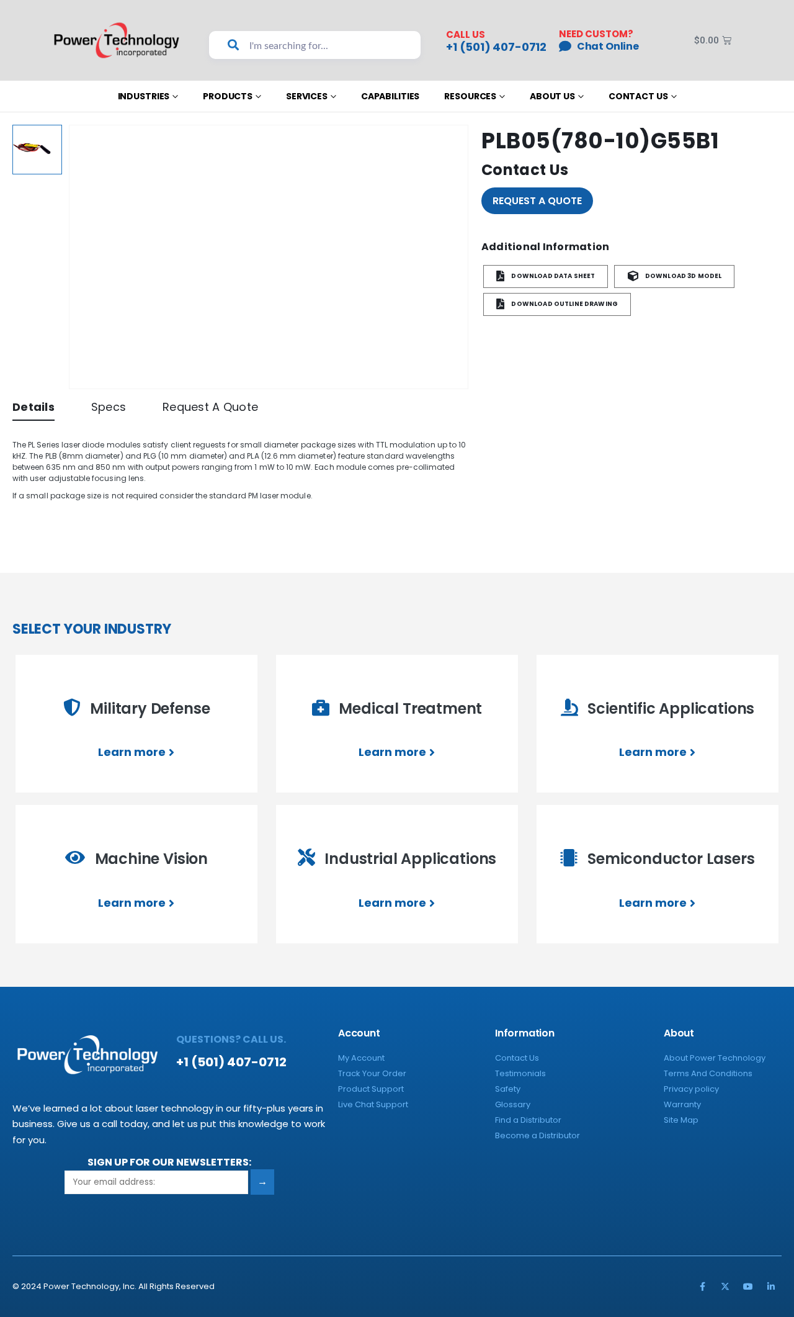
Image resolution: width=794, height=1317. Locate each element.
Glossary (512, 1104)
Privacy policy (691, 1089)
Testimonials (520, 1073)
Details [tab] (33, 407)
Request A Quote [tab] (210, 407)
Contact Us (638, 96)
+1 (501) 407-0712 (496, 47)
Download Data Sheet (552, 276)
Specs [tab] (108, 407)
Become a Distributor (537, 1135)
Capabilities (390, 96)
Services (307, 96)
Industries (144, 96)
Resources (470, 96)
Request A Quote (537, 201)
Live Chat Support (373, 1104)
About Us (552, 96)
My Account (361, 1058)
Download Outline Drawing (564, 304)
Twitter (725, 1286)
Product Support (371, 1089)
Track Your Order (372, 1073)
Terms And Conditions (708, 1073)
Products (227, 96)
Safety (507, 1089)
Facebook (702, 1286)
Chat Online (608, 46)
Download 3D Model (683, 276)
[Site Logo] (117, 40)
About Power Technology (714, 1058)
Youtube (748, 1286)
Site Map (681, 1120)
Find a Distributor (528, 1120)
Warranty (682, 1104)
